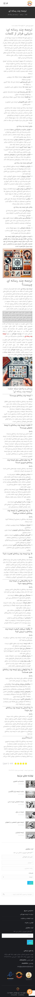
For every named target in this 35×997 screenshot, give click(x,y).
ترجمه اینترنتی (20, 832)
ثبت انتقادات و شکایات (27, 918)
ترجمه (26, 770)
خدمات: (31, 873)
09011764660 (25, 963)
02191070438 (23, 960)
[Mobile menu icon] (4, 3)
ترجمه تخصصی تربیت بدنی (16, 802)
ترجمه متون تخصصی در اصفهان (14, 822)
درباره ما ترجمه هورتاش (26, 914)
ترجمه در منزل (20, 812)
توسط (18, 770)
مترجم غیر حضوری (18, 781)
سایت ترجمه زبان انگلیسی (16, 791)
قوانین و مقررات (29, 923)
